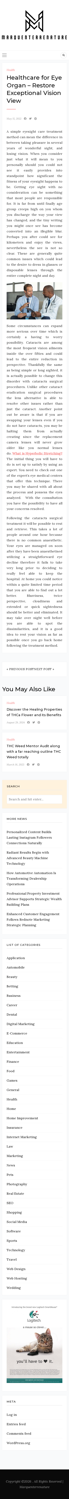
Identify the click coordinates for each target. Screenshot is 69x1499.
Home (11, 1109)
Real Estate (15, 1193)
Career (12, 1005)
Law (10, 1146)
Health (11, 70)
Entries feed (16, 1424)
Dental (12, 1014)
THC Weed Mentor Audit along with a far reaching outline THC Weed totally (34, 751)
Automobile (16, 967)
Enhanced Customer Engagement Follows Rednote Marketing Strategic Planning (33, 919)
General (13, 1090)
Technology (16, 1250)
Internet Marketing (22, 1137)
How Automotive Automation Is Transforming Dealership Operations (31, 878)
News (11, 1165)
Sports (12, 1240)
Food (11, 1071)
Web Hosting (17, 1278)
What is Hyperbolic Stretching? (37, 453)
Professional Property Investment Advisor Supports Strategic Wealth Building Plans (34, 899)
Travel (12, 1259)
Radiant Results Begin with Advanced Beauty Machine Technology (28, 858)
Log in (12, 1415)
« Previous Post (20, 669)
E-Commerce (17, 1033)
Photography (17, 1184)
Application (16, 958)
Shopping (14, 1212)
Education (15, 1043)
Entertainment (18, 1052)
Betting (12, 986)
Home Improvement (22, 1118)
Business (14, 995)
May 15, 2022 (14, 118)
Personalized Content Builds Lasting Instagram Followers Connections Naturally (29, 837)
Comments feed (19, 1433)
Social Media (17, 1222)
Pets (10, 1175)
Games (12, 1080)
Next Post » (44, 669)
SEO (10, 1203)
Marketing (15, 1156)
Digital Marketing (21, 1024)
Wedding (14, 1288)
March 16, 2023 (15, 764)
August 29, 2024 (16, 722)
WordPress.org (18, 1443)
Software (14, 1231)
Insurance (14, 1127)
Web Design (16, 1269)
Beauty (12, 977)
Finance (13, 1061)
